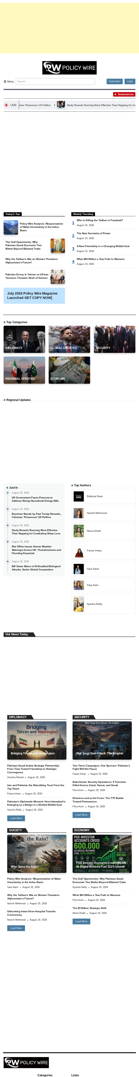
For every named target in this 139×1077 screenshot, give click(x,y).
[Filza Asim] (103, 585)
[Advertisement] (69, 28)
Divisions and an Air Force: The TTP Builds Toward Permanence (98, 800)
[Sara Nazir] (103, 569)
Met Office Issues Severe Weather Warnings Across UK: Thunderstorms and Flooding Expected (36, 550)
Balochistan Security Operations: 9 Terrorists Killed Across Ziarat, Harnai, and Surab (99, 783)
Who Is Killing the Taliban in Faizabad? (100, 220)
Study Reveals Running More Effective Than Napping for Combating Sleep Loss (87, 105)
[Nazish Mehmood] (103, 513)
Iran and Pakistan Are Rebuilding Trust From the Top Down (35, 787)
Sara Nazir (12, 887)
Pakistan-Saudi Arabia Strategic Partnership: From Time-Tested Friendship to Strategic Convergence (33, 769)
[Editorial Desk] (103, 496)
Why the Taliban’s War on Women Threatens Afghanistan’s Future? (31, 261)
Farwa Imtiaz (14, 793)
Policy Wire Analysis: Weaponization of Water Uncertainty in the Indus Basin (41, 227)
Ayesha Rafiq (14, 809)
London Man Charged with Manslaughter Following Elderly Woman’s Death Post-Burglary (33, 695)
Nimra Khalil (79, 913)
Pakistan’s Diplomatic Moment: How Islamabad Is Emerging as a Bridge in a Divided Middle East (36, 803)
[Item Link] (11, 227)
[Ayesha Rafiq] (103, 604)
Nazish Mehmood (16, 903)
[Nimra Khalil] (103, 531)
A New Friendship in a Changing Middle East (103, 246)
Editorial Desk (16, 704)
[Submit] (91, 81)
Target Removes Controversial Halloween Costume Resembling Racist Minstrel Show (105, 693)
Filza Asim (78, 790)
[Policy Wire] (69, 67)
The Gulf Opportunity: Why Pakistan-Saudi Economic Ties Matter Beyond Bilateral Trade (23, 245)
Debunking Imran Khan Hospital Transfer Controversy (31, 913)
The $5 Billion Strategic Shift (89, 908)
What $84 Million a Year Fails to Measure (101, 259)
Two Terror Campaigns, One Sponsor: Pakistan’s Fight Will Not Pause (101, 767)
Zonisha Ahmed (15, 777)
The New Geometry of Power (93, 233)
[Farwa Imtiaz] (103, 551)
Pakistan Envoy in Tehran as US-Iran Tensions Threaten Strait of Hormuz (27, 276)
